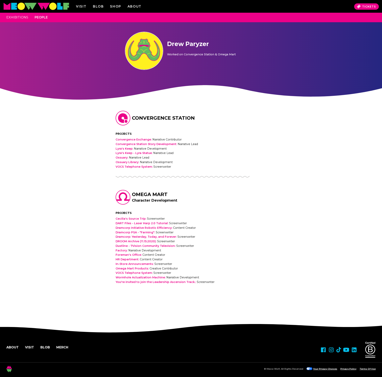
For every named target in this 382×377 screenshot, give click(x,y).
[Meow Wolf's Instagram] (331, 350)
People (41, 17)
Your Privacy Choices (325, 368)
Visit (81, 6)
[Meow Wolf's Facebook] (323, 350)
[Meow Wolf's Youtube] (346, 350)
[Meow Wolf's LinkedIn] (354, 350)
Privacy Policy (348, 368)
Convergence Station (163, 118)
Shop (115, 6)
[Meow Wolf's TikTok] (338, 349)
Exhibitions (17, 17)
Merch (62, 347)
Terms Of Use (368, 368)
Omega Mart (150, 194)
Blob (98, 6)
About (12, 347)
